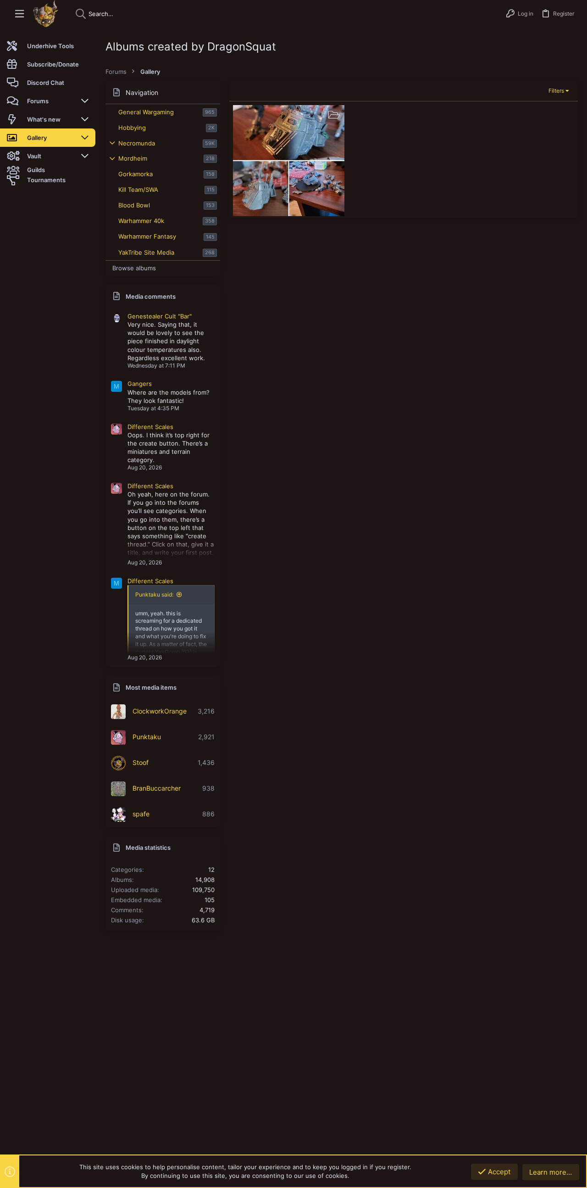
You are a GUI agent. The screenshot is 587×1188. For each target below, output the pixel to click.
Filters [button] (556, 90)
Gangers (139, 383)
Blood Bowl (134, 205)
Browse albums (134, 268)
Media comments (151, 296)
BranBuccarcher (157, 788)
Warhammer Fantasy (147, 236)
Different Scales (150, 426)
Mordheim (132, 158)
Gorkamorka (135, 174)
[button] (19, 14)
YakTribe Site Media (146, 252)
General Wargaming (146, 112)
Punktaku (147, 737)
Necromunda (136, 143)
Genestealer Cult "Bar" (159, 316)
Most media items (151, 687)
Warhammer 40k (141, 220)
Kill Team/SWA (138, 189)
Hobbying (132, 127)
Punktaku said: (154, 594)
